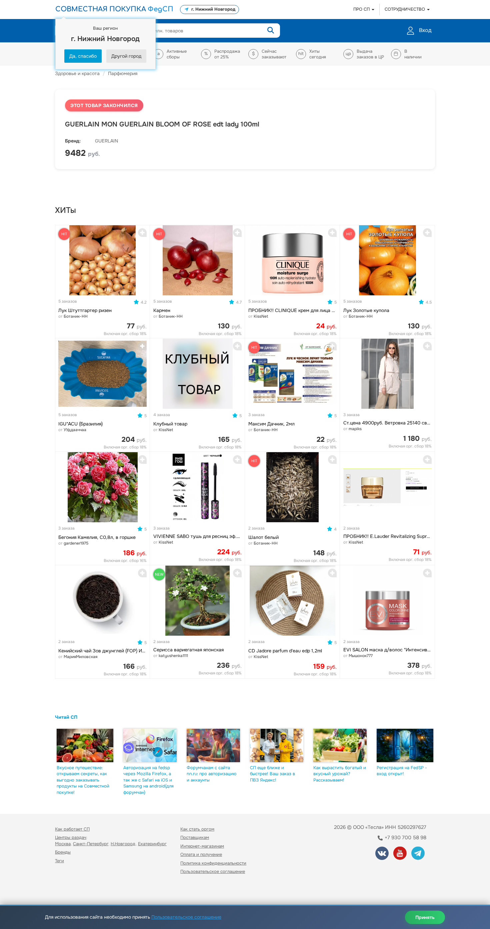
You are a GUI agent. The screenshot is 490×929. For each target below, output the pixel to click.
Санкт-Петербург (90, 844)
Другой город (126, 56)
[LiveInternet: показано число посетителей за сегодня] (69, 890)
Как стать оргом (197, 829)
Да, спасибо (83, 56)
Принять (425, 917)
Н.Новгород (123, 844)
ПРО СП (362, 9)
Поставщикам (194, 837)
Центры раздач (70, 837)
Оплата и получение (201, 854)
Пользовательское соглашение (212, 871)
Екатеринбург (152, 844)
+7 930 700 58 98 (404, 837)
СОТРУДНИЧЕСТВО (405, 9)
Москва (63, 844)
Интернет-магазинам (202, 846)
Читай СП (66, 717)
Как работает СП (72, 829)
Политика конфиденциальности (213, 863)
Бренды (63, 852)
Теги (59, 861)
